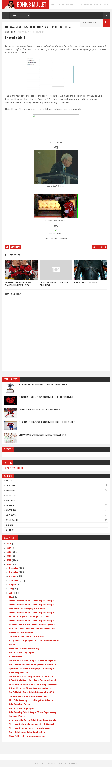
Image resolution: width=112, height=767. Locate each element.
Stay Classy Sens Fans (19, 672)
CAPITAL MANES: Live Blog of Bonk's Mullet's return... (33, 676)
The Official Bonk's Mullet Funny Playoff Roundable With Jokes (18, 283)
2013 (9, 564)
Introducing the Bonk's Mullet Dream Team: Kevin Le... (33, 720)
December (14, 567)
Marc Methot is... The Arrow (85, 282)
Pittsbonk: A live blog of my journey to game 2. (30, 728)
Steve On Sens (11, 510)
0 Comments (39, 32)
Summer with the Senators (21, 632)
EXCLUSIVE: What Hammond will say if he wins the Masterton (43, 384)
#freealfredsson (16, 656)
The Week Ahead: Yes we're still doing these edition (54, 283)
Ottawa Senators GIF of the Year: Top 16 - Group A (31, 620)
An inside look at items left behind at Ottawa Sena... (33, 628)
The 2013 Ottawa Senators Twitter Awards (28, 636)
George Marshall (12, 520)
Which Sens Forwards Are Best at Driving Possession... (34, 684)
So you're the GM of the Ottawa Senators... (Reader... (33, 624)
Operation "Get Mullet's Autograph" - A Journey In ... (33, 668)
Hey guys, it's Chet (17, 716)
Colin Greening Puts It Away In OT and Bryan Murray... (33, 712)
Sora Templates (51, 763)
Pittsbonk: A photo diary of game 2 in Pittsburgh (31, 724)
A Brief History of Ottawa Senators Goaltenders (30, 688)
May (11, 596)
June (11, 592)
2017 (9, 547)
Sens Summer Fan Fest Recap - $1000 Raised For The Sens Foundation (46, 396)
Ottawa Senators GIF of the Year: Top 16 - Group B (31, 612)
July (11, 588)
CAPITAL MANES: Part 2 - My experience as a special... (33, 660)
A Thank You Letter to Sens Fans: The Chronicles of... (33, 680)
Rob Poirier (10, 505)
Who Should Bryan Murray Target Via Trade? (29, 616)
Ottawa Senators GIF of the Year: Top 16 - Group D (31, 600)
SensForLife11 (15, 247)
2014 (9, 560)
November (14, 571)
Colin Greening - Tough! (19, 704)
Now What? (13, 644)
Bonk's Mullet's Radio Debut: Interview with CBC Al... (32, 692)
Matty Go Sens (11, 515)
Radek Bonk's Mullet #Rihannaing (24, 648)
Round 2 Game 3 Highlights (21, 708)
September (14, 580)
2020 (9, 543)
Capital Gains (10, 485)
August (12, 584)
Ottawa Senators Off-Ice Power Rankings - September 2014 (42, 434)
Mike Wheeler (10, 500)
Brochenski (10, 530)
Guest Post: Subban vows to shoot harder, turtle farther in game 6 (47, 422)
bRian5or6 (9, 525)
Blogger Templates (69, 763)
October (13, 576)
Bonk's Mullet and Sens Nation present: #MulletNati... (33, 664)
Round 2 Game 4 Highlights (21, 652)
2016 (9, 551)
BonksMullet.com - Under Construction (27, 732)
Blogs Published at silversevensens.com (27, 736)
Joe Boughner (11, 495)
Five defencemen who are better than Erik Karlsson (39, 409)
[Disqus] (56, 334)
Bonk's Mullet (11, 481)
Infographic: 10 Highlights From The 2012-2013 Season (34, 640)
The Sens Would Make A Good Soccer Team (28, 696)
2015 (9, 555)
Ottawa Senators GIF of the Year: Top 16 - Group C (31, 604)
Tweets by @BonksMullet (13, 467)
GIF (7, 247)
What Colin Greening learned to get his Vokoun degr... (33, 700)
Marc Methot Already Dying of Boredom (27, 608)
